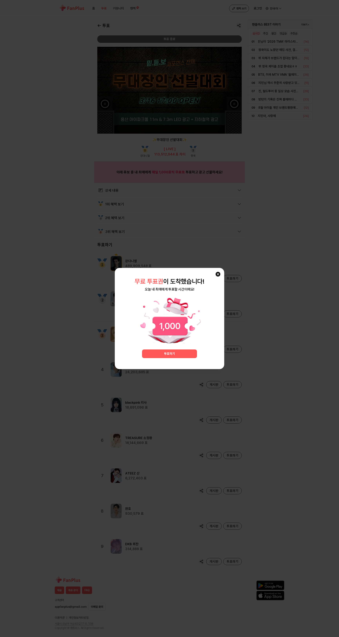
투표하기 (169, 354)
